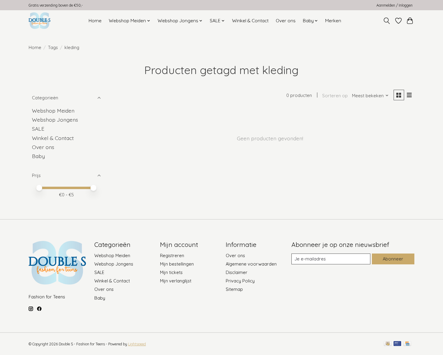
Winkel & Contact (250, 20)
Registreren (172, 255)
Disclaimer (236, 272)
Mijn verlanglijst (175, 281)
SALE (38, 128)
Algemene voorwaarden (251, 264)
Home (95, 20)
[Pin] (397, 344)
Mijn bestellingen (177, 264)
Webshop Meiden (53, 110)
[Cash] (387, 344)
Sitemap (234, 289)
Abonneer (393, 259)
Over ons (286, 20)
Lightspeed (137, 344)
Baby (38, 156)
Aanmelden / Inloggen (394, 5)
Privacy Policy (240, 281)
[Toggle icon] (386, 20)
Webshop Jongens (55, 119)
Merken (333, 20)
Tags (53, 47)
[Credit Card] (407, 344)
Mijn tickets (171, 272)
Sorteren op (335, 95)
